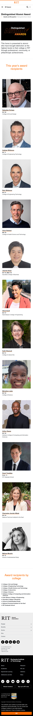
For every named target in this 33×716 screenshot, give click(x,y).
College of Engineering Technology (13, 586)
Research (22, 665)
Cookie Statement (6, 710)
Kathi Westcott (7, 351)
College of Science (8, 592)
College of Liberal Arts (9, 590)
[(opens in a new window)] (2, 642)
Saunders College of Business (11, 599)
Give (2, 633)
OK (16, 713)
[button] (2, 7)
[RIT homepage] (12, 660)
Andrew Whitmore (8, 150)
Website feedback (8, 686)
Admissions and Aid (6, 674)
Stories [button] (3, 630)
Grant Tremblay (7, 473)
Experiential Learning (6, 671)
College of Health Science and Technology (15, 588)
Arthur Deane (6, 431)
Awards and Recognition (9, 17)
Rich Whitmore (7, 190)
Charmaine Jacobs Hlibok (10, 513)
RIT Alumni (8, 7)
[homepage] (2, 17)
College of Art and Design (10, 584)
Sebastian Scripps (8, 110)
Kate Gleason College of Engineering (13, 597)
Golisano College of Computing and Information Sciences (16, 594)
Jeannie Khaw (7, 271)
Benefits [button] (3, 627)
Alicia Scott (6, 311)
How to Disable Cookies (18, 710)
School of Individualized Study (11, 601)
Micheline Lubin (7, 391)
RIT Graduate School (9, 605)
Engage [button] (3, 624)
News (21, 674)
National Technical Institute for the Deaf (14, 603)
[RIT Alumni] (10, 618)
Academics (4, 668)
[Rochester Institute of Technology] (16, 2)
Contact (3, 636)
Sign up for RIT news (23, 686)
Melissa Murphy (7, 553)
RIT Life (22, 668)
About (2, 665)
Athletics (22, 671)
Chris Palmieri (7, 230)
